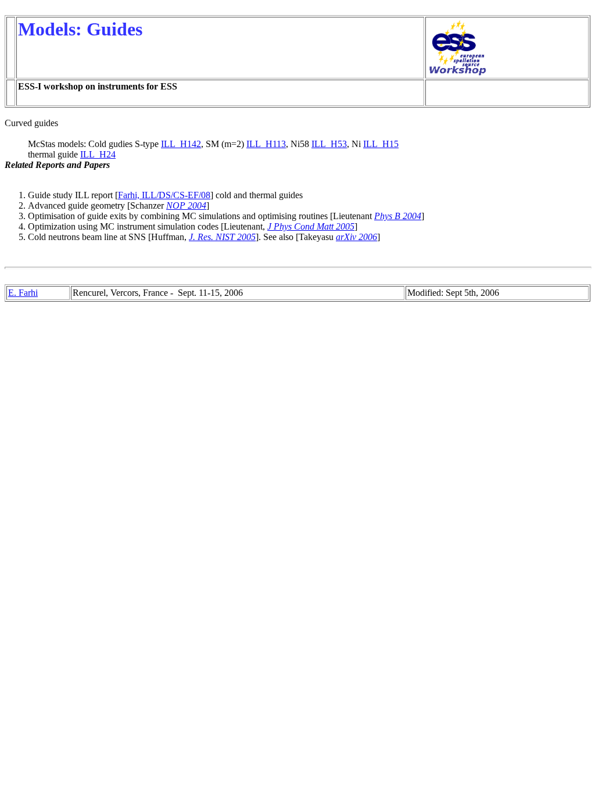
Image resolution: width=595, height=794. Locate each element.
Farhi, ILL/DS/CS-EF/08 (164, 195)
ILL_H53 (329, 144)
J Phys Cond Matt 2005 (310, 226)
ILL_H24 (98, 154)
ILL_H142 (181, 144)
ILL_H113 (266, 144)
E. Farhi (23, 293)
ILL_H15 (381, 144)
